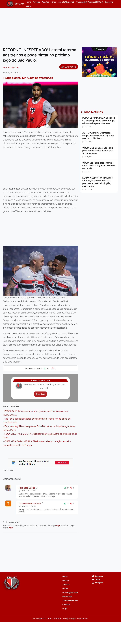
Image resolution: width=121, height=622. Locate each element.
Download (40, 394)
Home (64, 576)
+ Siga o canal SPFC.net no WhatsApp (28, 78)
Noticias (65, 580)
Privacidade (67, 596)
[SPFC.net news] (40, 462)
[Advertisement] (60, 26)
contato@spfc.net (70, 592)
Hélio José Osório (27, 488)
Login (28, 6)
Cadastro (66, 604)
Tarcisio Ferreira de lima (30, 503)
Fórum (65, 588)
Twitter (98, 579)
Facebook (99, 576)
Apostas (65, 584)
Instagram (99, 583)
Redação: (11, 67)
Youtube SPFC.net (70, 600)
